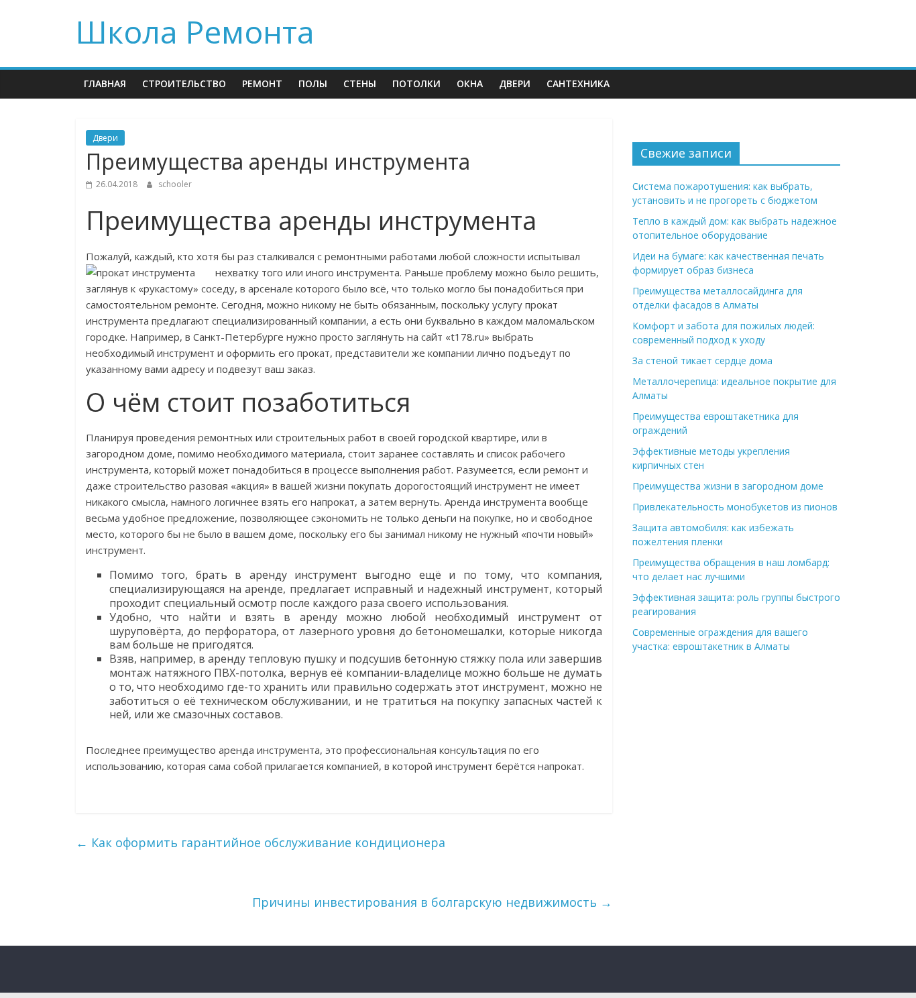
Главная (105, 83)
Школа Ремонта (195, 31)
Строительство (184, 83)
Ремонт (262, 83)
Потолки (416, 83)
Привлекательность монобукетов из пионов (735, 506)
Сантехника (578, 83)
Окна (470, 83)
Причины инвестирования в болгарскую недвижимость (432, 902)
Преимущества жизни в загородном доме (727, 486)
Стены (359, 83)
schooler (175, 184)
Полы (312, 83)
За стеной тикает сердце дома (702, 360)
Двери (514, 83)
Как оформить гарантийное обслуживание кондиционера (260, 842)
